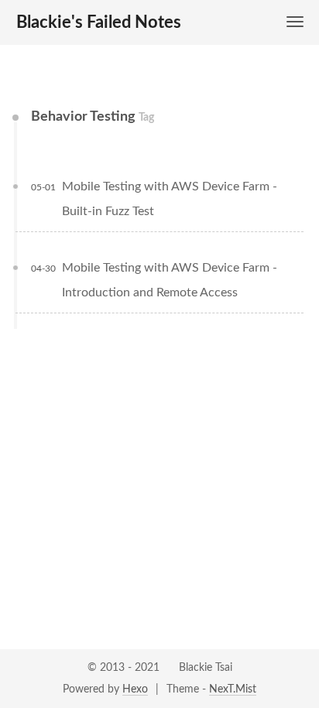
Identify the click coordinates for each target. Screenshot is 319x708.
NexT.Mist (232, 689)
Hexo (135, 689)
